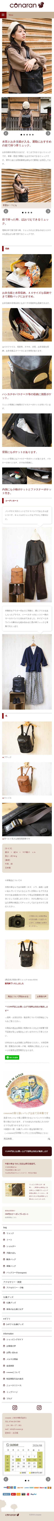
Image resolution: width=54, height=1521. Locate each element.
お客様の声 (41, 996)
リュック (10, 1233)
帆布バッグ (11, 1259)
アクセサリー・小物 (14, 1287)
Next (48, 133)
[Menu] (3, 15)
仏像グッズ (11, 1303)
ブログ (9, 1398)
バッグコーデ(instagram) (16, 1272)
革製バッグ (11, 1266)
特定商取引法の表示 (14, 1379)
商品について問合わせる (18, 996)
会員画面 (10, 1366)
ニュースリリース (13, 1385)
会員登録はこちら (11, 1217)
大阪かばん (11, 1253)
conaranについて (13, 1372)
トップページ (12, 1392)
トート (9, 1240)
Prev (6, 133)
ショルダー (11, 1246)
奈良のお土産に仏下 (14, 1309)
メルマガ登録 (12, 1359)
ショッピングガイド (14, 1339)
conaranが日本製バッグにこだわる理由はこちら (27, 1133)
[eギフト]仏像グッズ (14, 1324)
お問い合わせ (12, 1352)
